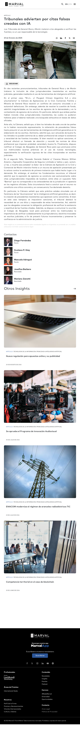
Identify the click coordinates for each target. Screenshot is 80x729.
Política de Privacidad (49, 711)
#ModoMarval (47, 694)
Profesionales (9, 672)
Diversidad (45, 696)
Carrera (45, 690)
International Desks (11, 691)
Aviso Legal (46, 709)
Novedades (46, 676)
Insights (44, 679)
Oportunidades (47, 699)
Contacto (45, 705)
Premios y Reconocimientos (13, 706)
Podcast (45, 684)
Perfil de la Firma (10, 703)
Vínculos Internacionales (12, 709)
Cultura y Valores (10, 711)
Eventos (44, 681)
